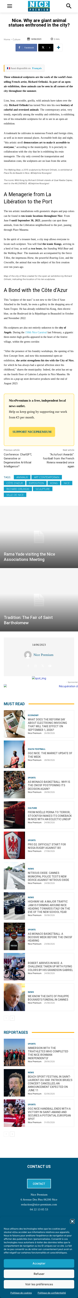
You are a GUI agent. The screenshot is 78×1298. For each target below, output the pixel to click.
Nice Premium (43, 655)
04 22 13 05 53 (39, 1209)
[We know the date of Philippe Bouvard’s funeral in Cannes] (14, 997)
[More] (58, 47)
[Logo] (39, 6)
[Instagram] (35, 666)
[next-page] (12, 1018)
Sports (32, 778)
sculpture (43, 489)
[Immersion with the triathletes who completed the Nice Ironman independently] (14, 1052)
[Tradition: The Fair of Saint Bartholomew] (39, 600)
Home (7, 39)
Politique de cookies (21, 1292)
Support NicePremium (31, 432)
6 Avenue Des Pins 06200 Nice (39, 1199)
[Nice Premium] (29, 655)
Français (37, 68)
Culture (16, 39)
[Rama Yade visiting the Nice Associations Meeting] (39, 537)
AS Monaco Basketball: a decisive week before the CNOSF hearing (50, 937)
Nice (67, 483)
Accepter (39, 1263)
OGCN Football (36, 749)
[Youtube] (50, 666)
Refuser (39, 1274)
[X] (43, 666)
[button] (72, 1221)
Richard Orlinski (17, 489)
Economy (33, 715)
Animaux (22, 477)
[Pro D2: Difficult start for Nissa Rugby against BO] (14, 845)
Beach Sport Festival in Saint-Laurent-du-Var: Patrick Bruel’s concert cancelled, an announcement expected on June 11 (50, 1083)
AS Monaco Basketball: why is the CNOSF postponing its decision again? (49, 785)
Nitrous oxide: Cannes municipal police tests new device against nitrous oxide (48, 876)
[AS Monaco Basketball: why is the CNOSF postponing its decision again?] (14, 784)
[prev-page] (6, 1018)
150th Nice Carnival (36, 332)
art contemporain (46, 477)
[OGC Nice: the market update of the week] (14, 754)
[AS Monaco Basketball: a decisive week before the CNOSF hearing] (14, 936)
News (31, 869)
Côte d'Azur (14, 483)
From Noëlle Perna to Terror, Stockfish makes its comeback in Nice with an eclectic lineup (50, 816)
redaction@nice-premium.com (39, 1204)
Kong (54, 483)
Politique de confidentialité (52, 1292)
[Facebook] (28, 666)
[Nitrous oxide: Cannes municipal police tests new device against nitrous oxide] (14, 875)
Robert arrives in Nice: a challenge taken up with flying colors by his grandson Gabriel (50, 966)
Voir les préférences (39, 1284)
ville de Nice (15, 495)
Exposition (36, 483)
